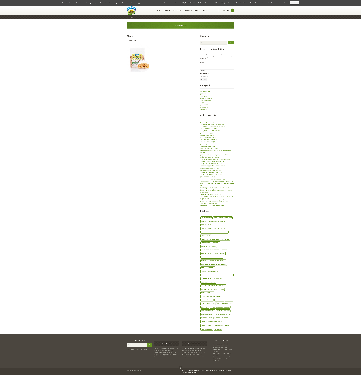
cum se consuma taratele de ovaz (213, 253)
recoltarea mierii (223, 310)
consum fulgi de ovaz (208, 246)
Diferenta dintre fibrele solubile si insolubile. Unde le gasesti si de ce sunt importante (215, 188)
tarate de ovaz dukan (221, 318)
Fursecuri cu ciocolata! (206, 134)
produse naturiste (207, 310)
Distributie (196, 370)
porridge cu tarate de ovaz (220, 307)
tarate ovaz (203, 109)
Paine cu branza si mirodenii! (208, 139)
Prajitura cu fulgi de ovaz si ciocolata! (210, 130)
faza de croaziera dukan (209, 271)
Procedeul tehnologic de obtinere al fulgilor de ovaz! (215, 159)
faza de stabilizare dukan (210, 275)
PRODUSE (167, 10)
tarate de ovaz (206, 318)
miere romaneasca (205, 100)
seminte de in (204, 108)
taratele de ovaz (221, 325)
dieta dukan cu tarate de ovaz (211, 257)
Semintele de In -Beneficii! (207, 176)
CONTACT (198, 10)
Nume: (202, 62)
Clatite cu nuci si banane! (207, 135)
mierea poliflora (207, 292)
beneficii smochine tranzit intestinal (214, 232)
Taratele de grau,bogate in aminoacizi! (211, 170)
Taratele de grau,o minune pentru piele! (211, 169)
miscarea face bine (208, 303)
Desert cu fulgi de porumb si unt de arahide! (212, 126)
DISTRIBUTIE (188, 10)
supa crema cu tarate (222, 314)
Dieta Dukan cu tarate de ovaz (209, 203)
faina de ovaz (204, 95)
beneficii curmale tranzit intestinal (214, 221)
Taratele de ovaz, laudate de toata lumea (212, 205)
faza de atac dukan (207, 267)
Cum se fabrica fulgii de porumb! (209, 158)
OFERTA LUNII (177, 10)
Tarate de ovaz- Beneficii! (207, 178)
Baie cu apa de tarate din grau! (209, 148)
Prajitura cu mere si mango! (208, 137)
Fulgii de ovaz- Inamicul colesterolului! (211, 174)
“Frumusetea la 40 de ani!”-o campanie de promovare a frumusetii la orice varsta (221, 345)
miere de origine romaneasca (211, 296)
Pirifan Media (204, 104)
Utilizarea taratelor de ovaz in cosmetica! (211, 167)
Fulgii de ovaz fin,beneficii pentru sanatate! (212, 161)
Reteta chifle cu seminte (207, 145)
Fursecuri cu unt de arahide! (208, 143)
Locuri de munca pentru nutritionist (137, 349)
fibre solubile (206, 278)
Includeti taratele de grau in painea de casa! (212, 165)
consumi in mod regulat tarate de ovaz (214, 250)
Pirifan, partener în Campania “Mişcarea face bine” (214, 200)
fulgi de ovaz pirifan (208, 282)
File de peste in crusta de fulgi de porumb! (212, 124)
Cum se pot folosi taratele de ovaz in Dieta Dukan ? (214, 202)
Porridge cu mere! (205, 132)
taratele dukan (206, 329)
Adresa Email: (204, 73)
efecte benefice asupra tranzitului (213, 264)
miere (222, 289)
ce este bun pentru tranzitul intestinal (215, 239)
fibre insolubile (227, 275)
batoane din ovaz (205, 91)
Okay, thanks (294, 3)
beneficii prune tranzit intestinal (213, 228)
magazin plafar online (209, 289)
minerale (229, 300)
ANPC (189, 372)
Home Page (130, 17)
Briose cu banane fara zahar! (208, 141)
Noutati (202, 102)
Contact (194, 372)
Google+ (221, 370)
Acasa (183, 370)
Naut (130, 35)
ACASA (159, 10)
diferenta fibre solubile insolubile (213, 260)
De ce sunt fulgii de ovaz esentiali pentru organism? (215, 154)
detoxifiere (203, 93)
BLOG (205, 10)
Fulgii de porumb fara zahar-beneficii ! (211, 156)
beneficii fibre (206, 225)
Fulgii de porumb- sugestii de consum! (211, 163)
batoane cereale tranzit (223, 217)
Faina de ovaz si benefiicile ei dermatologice (212, 180)
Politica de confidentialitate (209, 370)
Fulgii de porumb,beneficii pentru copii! (211, 172)
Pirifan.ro (204, 307)
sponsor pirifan (206, 314)
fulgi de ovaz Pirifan (206, 98)
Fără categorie (204, 97)
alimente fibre (206, 217)
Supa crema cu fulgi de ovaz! (208, 128)
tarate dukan (206, 325)
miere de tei (219, 300)
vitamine (218, 329)
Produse (189, 370)
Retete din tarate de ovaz (207, 146)
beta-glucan (205, 235)
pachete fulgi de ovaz (224, 303)
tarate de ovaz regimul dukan (211, 321)
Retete (202, 106)
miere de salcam (207, 300)
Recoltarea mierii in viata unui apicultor (211, 194)
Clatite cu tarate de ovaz (210, 242)
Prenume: (203, 68)
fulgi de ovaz (217, 278)
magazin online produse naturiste (213, 285)
